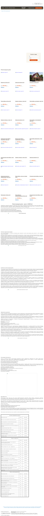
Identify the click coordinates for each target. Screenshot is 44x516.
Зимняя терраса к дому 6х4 (20, 101)
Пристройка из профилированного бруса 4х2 (21, 195)
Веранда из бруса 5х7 (5, 82)
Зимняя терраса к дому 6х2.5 (21, 157)
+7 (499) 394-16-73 (37, 4)
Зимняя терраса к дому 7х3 (6, 119)
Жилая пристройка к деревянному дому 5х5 (19, 139)
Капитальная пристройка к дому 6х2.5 (7, 158)
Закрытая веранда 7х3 (19, 119)
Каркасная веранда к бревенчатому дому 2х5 (5, 177)
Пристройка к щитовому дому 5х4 (36, 101)
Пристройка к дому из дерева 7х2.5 (21, 177)
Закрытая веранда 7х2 (34, 157)
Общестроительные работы (20, 507)
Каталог (3, 7)
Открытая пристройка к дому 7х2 (36, 176)
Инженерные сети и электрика (35, 507)
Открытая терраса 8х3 (34, 82)
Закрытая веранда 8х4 (19, 82)
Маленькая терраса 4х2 (5, 194)
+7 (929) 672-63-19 (31, 7)
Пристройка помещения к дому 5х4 (36, 139)
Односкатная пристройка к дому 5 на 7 (36, 195)
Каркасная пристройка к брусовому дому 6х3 (5, 139)
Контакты (6, 7)
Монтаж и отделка (7, 507)
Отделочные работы (28, 507)
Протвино (23, 8)
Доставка (10, 7)
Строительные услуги (13, 507)
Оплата (13, 7)
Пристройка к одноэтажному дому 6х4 (35, 120)
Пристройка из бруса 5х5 (6, 101)
